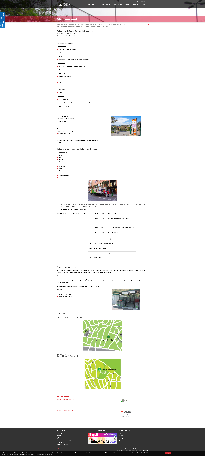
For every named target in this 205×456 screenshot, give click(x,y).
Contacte (59, 433)
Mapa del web (60, 437)
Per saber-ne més (63, 396)
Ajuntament (85, 24)
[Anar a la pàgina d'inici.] (64, 4)
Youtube (121, 438)
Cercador (59, 438)
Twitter (121, 433)
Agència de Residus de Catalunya (65, 399)
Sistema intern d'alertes (63, 444)
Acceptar (168, 453)
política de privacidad (18, 454)
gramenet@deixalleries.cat (74, 125)
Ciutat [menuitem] (127, 4)
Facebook (121, 435)
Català (138, 1)
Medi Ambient (107, 24)
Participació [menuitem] (118, 4)
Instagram (121, 440)
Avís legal (59, 435)
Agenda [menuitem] (135, 4)
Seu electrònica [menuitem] (105, 4)
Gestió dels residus (118, 24)
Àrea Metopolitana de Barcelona (65, 410)
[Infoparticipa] (102, 438)
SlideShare (122, 437)
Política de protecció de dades (64, 440)
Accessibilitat (60, 442)
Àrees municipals (95, 24)
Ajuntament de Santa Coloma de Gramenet (68, 24)
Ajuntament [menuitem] (92, 4)
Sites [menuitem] (143, 4)
